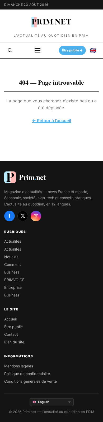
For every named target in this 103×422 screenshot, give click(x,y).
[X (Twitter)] (22, 216)
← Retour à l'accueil (51, 120)
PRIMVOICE (14, 279)
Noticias (11, 257)
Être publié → (72, 50)
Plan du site (14, 342)
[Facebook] (9, 216)
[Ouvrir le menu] (37, 50)
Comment (12, 264)
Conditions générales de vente (30, 381)
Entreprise (13, 287)
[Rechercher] (10, 50)
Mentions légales (18, 366)
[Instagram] (36, 216)
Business (11, 272)
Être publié (13, 326)
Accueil (10, 319)
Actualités (12, 241)
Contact (11, 334)
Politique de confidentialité (27, 373)
